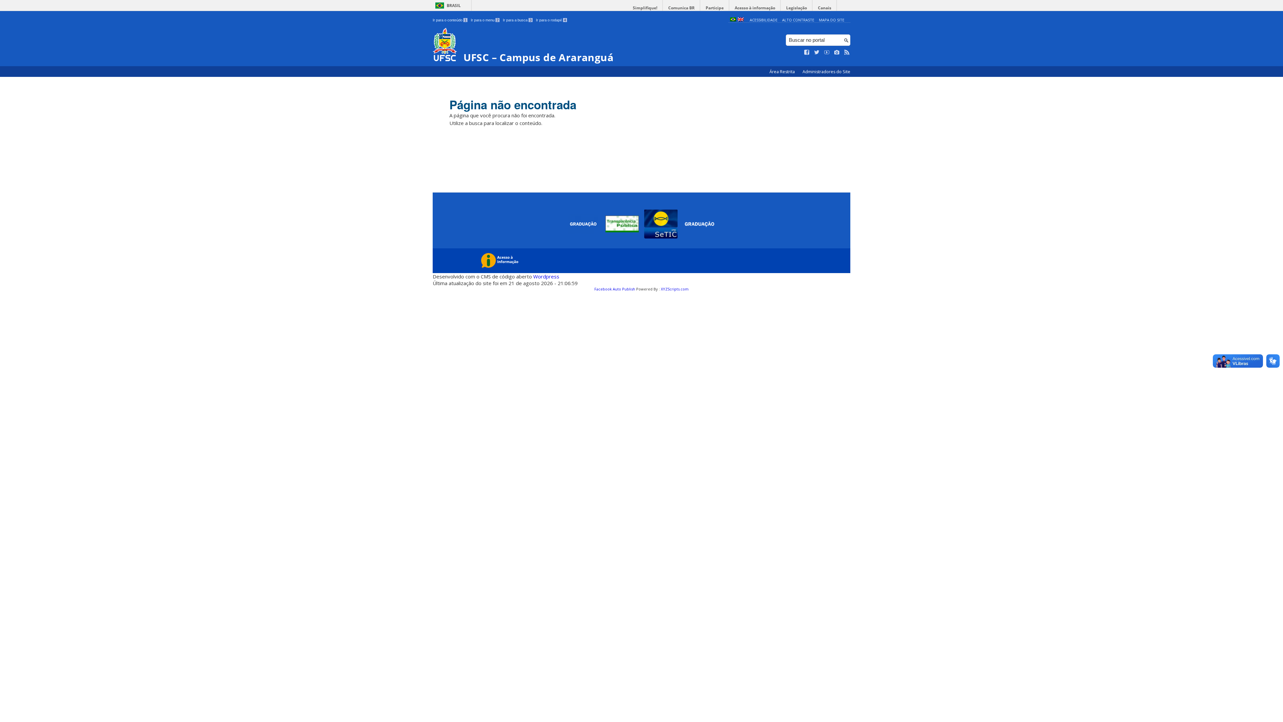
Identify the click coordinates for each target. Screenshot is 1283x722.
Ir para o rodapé (551, 20)
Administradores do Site (826, 72)
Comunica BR (681, 8)
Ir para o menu (484, 20)
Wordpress (546, 276)
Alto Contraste (798, 19)
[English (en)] (741, 19)
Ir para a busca (517, 20)
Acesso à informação (755, 8)
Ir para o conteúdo (449, 20)
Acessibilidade (763, 19)
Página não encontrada (512, 104)
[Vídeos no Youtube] (827, 52)
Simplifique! (645, 8)
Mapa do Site (831, 19)
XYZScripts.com (675, 288)
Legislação (796, 8)
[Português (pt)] (733, 19)
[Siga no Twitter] (817, 52)
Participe (715, 8)
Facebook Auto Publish (614, 288)
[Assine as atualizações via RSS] (847, 52)
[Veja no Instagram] (837, 52)
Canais (824, 8)
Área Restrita (782, 72)
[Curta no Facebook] (807, 52)
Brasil (454, 5)
